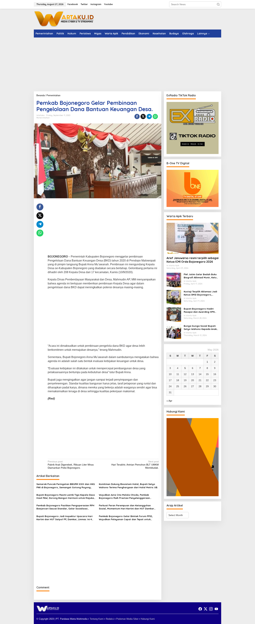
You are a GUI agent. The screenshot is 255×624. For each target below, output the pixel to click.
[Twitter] (205, 609)
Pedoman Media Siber (127, 619)
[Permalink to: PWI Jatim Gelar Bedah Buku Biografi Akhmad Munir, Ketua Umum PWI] (174, 279)
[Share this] (137, 116)
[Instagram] (211, 609)
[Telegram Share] (149, 116)
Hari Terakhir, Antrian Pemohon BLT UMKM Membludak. (135, 464)
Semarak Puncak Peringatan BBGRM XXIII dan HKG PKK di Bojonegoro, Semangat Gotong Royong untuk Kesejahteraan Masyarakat (65, 486)
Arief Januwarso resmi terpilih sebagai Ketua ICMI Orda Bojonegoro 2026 (193, 259)
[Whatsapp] (155, 116)
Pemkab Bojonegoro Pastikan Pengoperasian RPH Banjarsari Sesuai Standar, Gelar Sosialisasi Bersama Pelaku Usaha (65, 507)
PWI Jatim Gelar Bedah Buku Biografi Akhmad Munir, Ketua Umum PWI (201, 276)
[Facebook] (200, 609)
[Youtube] (216, 609)
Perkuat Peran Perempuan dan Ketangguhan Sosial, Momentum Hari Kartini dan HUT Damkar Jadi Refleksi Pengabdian (126, 507)
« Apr (169, 400)
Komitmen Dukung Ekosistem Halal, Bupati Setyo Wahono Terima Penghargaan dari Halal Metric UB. (128, 486)
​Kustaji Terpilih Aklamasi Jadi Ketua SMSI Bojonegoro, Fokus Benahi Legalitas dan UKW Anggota (200, 293)
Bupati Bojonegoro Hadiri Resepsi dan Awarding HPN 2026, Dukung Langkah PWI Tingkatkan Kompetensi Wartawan (199, 310)
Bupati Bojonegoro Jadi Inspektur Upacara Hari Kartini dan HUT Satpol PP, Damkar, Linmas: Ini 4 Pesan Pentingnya (64, 518)
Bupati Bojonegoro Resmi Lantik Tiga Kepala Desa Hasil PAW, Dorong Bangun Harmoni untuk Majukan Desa (65, 496)
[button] (218, 4)
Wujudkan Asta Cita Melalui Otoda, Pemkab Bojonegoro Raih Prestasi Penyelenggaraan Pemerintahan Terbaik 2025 (124, 496)
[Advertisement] (127, 64)
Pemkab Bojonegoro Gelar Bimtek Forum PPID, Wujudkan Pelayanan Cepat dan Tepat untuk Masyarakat (126, 518)
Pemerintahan (43, 118)
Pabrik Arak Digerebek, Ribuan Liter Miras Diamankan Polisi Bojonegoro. (71, 464)
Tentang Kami (97, 619)
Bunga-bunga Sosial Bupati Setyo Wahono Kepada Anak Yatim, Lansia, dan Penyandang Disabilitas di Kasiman (200, 328)
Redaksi (110, 619)
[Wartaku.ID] (64, 19)
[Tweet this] (143, 116)
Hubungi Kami (148, 619)
